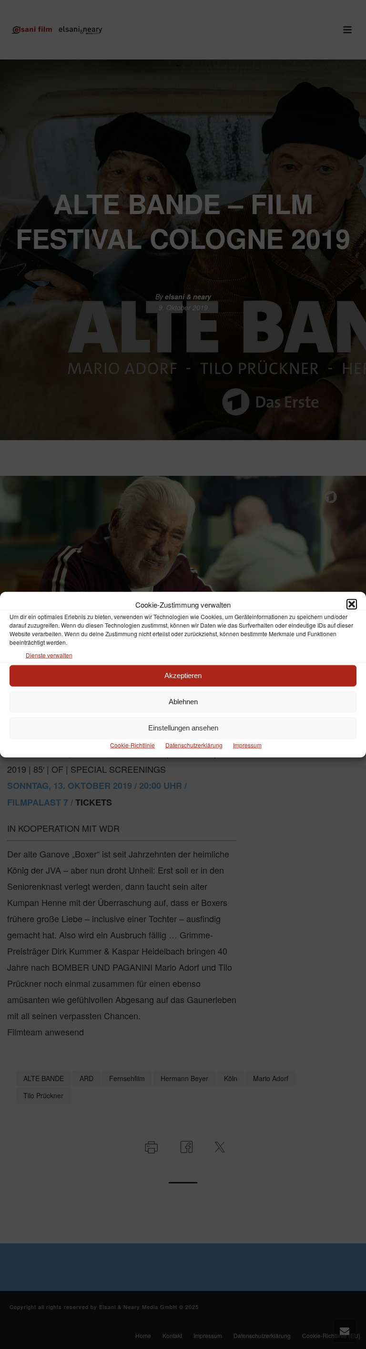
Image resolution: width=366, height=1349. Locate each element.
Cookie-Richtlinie (132, 745)
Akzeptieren (183, 675)
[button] (351, 604)
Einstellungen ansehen (183, 728)
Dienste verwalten (49, 654)
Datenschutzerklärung (194, 745)
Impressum (247, 745)
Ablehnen (183, 702)
